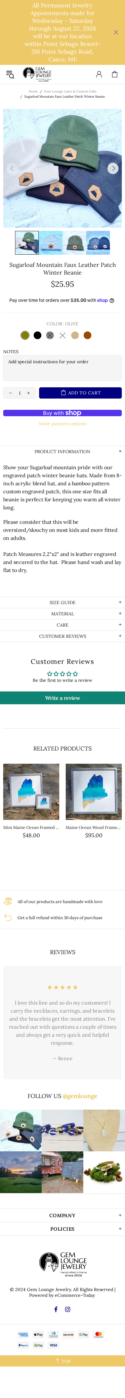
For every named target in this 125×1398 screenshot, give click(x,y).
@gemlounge (80, 1096)
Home (33, 91)
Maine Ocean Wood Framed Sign (94, 827)
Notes (11, 352)
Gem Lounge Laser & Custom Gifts (70, 91)
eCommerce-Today (75, 1295)
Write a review (62, 698)
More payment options (62, 423)
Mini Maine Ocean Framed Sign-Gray (31, 827)
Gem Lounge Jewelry (37, 74)
